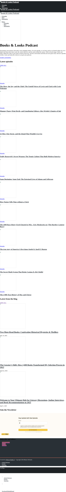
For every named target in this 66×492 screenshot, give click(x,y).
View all (3, 65)
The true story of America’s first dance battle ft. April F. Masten (23, 249)
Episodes (4, 5)
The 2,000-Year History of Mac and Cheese (15, 295)
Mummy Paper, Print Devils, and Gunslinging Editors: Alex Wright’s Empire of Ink (30, 111)
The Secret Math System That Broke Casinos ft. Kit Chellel (21, 272)
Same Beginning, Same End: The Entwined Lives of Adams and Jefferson (26, 179)
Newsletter (5, 8)
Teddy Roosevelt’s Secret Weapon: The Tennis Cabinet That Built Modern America (30, 156)
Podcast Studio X (10, 459)
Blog (3, 6)
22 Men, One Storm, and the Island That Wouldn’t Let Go (21, 134)
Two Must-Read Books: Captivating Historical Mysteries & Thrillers (29, 332)
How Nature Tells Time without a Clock (14, 202)
